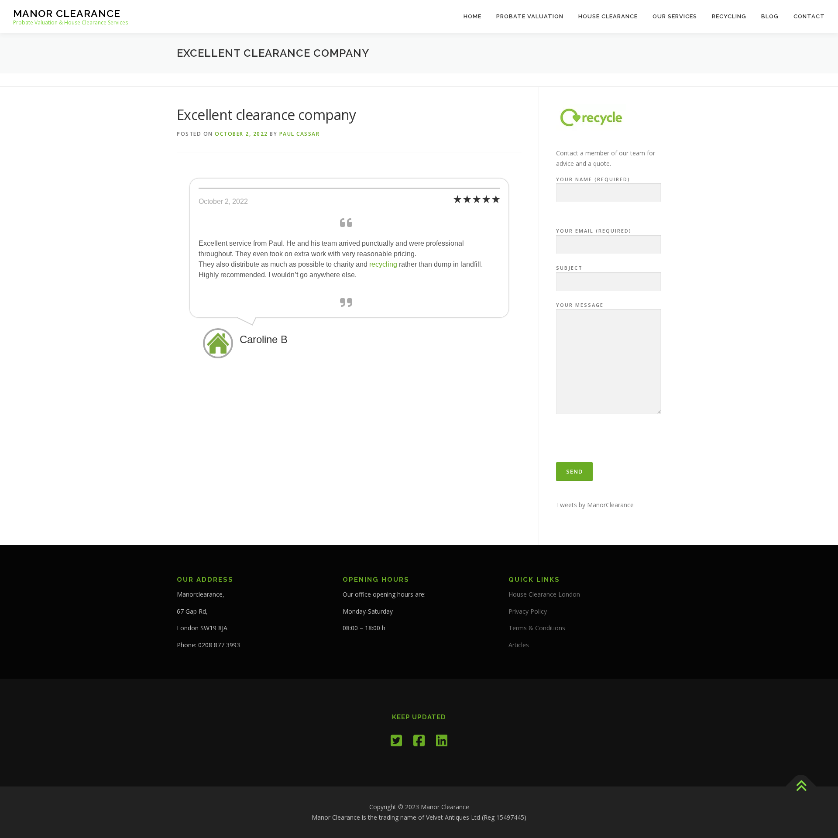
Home (472, 16)
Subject (569, 267)
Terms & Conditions (536, 628)
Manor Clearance (66, 13)
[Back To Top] (801, 786)
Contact (809, 16)
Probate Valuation (529, 16)
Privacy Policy (527, 611)
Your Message (580, 305)
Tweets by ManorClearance (595, 505)
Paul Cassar (299, 133)
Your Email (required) (594, 230)
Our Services (675, 16)
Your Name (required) (593, 179)
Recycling (729, 16)
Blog (770, 16)
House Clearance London (544, 594)
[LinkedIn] (441, 740)
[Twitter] (396, 740)
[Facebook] (419, 740)
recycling (382, 264)
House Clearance (608, 16)
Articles (518, 645)
